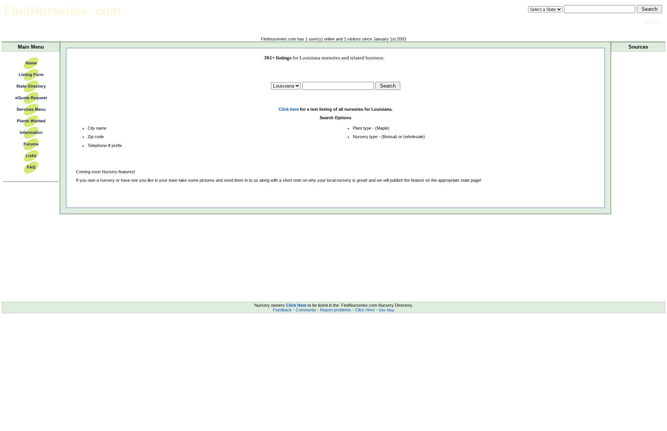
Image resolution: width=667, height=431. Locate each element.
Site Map (386, 310)
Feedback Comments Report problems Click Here (325, 310)
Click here (289, 109)
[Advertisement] (638, 173)
